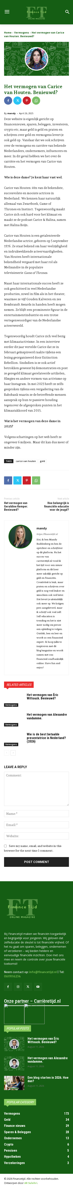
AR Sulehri (30, 1183)
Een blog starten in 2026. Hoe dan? (48, 1079)
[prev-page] (6, 753)
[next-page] (13, 753)
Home (8, 32)
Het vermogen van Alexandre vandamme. (47, 716)
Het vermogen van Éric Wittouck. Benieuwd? (42, 696)
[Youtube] (38, 987)
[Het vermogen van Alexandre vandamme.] (14, 719)
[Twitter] (17, 100)
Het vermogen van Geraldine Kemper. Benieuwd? (16, 506)
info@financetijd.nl (43, 972)
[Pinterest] (27, 100)
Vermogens (21, 32)
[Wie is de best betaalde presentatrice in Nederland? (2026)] (14, 739)
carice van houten (26, 461)
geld (42, 461)
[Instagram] (18, 987)
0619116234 (12, 976)
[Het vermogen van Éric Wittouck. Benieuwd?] (14, 700)
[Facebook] (8, 100)
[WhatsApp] (36, 100)
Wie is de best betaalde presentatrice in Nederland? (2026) (46, 737)
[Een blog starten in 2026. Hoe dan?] (14, 1083)
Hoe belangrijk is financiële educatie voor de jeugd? (56, 506)
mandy (11, 113)
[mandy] (20, 598)
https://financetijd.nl (47, 534)
